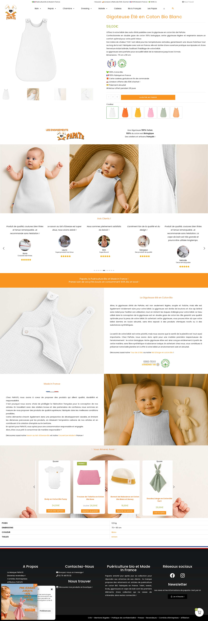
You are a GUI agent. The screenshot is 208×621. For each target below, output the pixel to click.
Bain (37, 8)
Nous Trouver (189, 2)
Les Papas (152, 8)
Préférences (45, 611)
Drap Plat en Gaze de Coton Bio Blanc (55, 498)
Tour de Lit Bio (136, 352)
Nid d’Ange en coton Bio (162, 352)
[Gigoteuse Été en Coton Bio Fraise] (125, 112)
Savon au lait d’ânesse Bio (38, 435)
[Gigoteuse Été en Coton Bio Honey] (137, 112)
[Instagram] (182, 574)
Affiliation (185, 616)
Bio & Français (134, 8)
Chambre (67, 8)
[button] (52, 589)
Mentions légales (101, 616)
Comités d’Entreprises (169, 616)
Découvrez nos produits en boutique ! (75, 585)
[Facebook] (172, 574)
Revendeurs (151, 616)
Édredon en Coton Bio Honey (125, 497)
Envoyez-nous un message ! (71, 570)
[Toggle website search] (173, 8)
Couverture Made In (67, 435)
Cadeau (117, 8)
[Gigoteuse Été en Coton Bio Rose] (150, 112)
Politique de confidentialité (124, 616)
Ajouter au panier (148, 97)
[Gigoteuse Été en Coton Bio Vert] (163, 112)
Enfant (114, 535)
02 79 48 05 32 (64, 574)
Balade (101, 8)
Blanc (114, 530)
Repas (51, 8)
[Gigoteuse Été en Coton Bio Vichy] (176, 112)
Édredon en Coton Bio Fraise (159, 497)
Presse (141, 616)
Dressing (85, 8)
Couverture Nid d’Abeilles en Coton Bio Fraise (90, 498)
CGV (90, 616)
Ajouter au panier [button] (55, 511)
